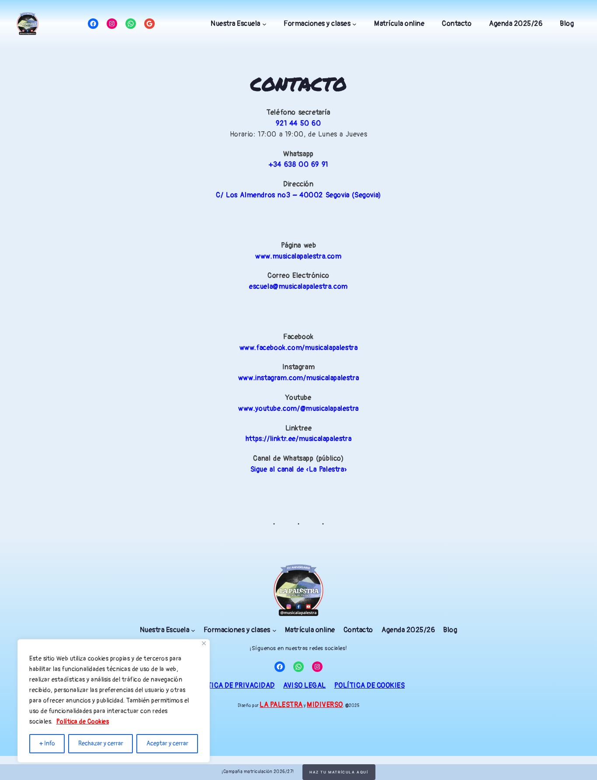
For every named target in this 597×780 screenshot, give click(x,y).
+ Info (47, 743)
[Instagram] (112, 23)
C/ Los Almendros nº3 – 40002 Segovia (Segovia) (298, 195)
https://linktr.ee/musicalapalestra (298, 438)
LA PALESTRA (281, 704)
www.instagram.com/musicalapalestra (298, 378)
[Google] (149, 23)
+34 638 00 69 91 (298, 164)
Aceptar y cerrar (167, 743)
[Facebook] (93, 23)
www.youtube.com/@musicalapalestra (298, 408)
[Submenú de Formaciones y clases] (354, 24)
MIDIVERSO (325, 704)
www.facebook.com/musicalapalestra (298, 347)
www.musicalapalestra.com (298, 256)
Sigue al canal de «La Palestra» (298, 469)
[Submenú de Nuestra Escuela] (264, 24)
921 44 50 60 (298, 123)
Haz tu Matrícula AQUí (338, 772)
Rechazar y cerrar (100, 743)
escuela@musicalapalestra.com (298, 286)
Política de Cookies (82, 721)
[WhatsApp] (130, 23)
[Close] (204, 643)
